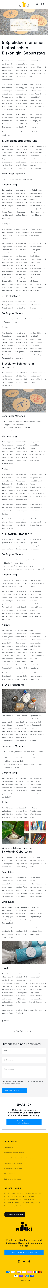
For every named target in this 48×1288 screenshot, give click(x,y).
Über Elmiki (9, 1174)
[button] (4, 4)
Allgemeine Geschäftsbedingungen (19, 1158)
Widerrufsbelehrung (13, 1168)
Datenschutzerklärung (14, 1152)
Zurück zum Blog (25, 1031)
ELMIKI (27, 1280)
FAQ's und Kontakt (12, 1179)
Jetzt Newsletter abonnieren (24, 1122)
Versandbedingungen (13, 1163)
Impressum (8, 1147)
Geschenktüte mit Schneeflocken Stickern (23, 996)
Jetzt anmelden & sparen (24, 1252)
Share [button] (6, 1021)
